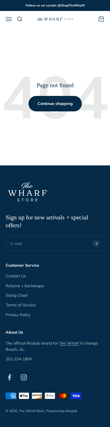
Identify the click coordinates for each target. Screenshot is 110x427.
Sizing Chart (17, 295)
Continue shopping (55, 103)
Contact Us (16, 275)
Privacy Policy (18, 314)
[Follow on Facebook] (9, 377)
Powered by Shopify (61, 411)
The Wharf (69, 343)
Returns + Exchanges (25, 285)
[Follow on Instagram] (24, 377)
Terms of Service (21, 304)
